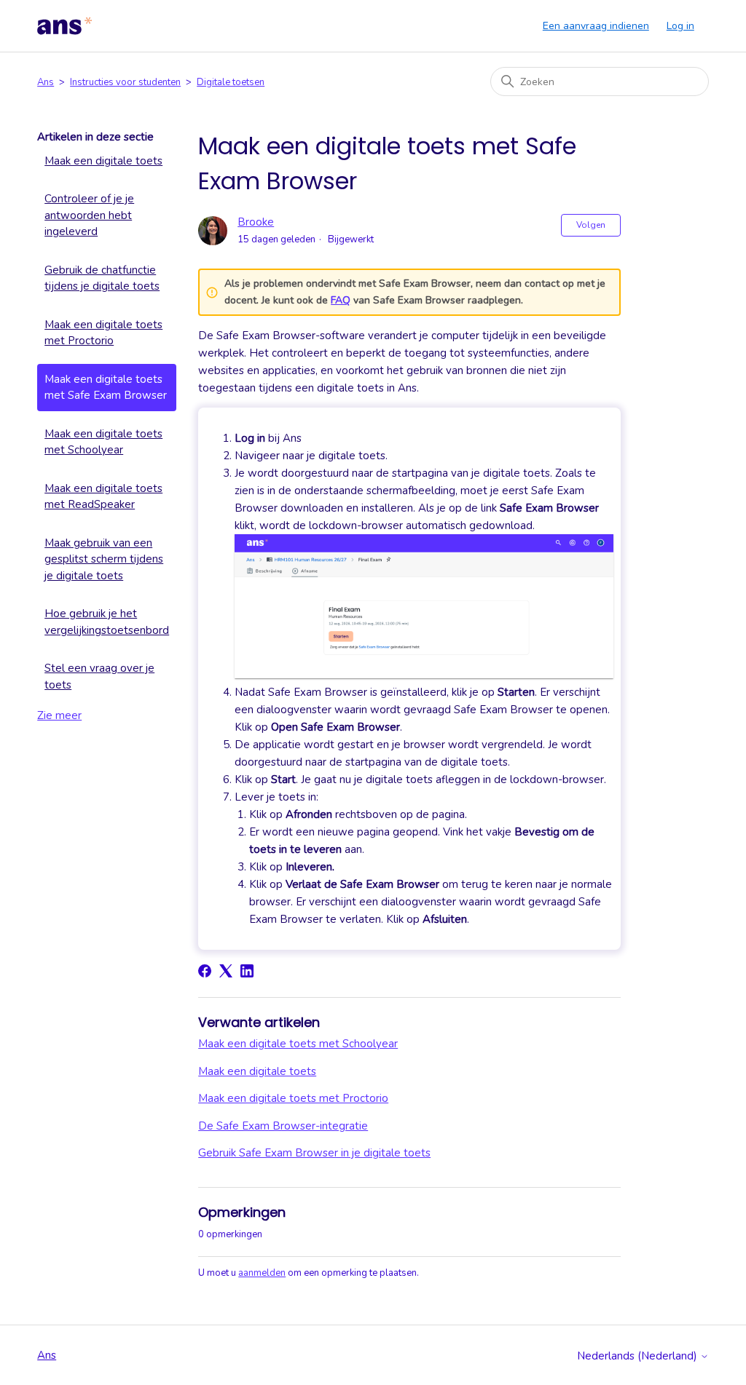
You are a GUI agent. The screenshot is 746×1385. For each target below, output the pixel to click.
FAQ (340, 300)
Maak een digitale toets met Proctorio (103, 333)
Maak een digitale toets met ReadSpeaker (103, 496)
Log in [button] (680, 26)
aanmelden (262, 1272)
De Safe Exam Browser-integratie (283, 1126)
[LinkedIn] (247, 970)
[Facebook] (204, 970)
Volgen (590, 225)
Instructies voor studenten (125, 82)
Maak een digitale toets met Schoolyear (103, 442)
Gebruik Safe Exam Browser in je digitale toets (314, 1153)
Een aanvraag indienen (596, 26)
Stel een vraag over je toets (99, 676)
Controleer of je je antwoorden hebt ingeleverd (89, 215)
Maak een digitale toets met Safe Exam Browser (105, 387)
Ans (45, 82)
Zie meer (59, 715)
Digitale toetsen (230, 82)
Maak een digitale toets (103, 161)
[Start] (65, 26)
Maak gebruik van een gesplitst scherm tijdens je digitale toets (103, 559)
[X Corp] (225, 970)
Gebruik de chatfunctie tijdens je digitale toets (102, 278)
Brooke (255, 222)
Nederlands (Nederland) (638, 1356)
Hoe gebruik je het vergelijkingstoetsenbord (106, 622)
